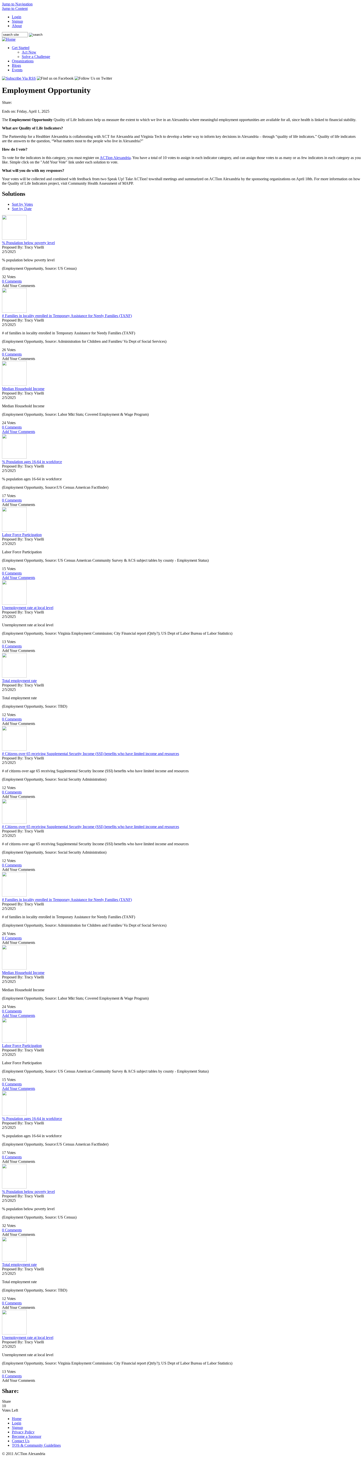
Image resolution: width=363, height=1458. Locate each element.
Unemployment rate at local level (27, 608)
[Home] (9, 39)
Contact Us (20, 1441)
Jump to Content (15, 8)
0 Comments (12, 281)
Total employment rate (19, 681)
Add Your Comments (18, 432)
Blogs (16, 65)
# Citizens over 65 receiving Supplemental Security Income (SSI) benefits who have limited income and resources (90, 754)
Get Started (20, 48)
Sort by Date (22, 209)
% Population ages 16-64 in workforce (32, 462)
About (17, 26)
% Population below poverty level (28, 243)
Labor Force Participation (22, 535)
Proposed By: (13, 247)
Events (17, 70)
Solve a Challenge (36, 56)
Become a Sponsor (26, 1436)
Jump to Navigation (17, 4)
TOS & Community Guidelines (36, 1445)
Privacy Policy (23, 1432)
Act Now (29, 52)
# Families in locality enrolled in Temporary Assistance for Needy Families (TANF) (67, 316)
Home (16, 1419)
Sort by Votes (22, 204)
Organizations (23, 61)
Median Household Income (23, 389)
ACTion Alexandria (115, 158)
